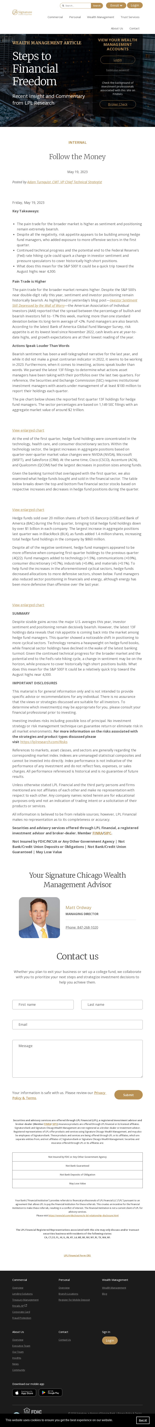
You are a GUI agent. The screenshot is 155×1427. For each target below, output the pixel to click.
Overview (17, 1287)
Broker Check (117, 104)
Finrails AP (18, 1305)
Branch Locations (68, 1293)
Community (18, 1370)
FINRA (47, 1124)
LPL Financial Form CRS (77, 1255)
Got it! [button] (143, 1420)
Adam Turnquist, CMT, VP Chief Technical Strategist (64, 182)
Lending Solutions (22, 1293)
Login (135, 5)
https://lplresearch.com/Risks (43, 742)
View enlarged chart (28, 430)
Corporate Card (21, 1311)
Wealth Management (114, 1287)
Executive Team (21, 1345)
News (15, 1364)
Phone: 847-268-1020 (82, 927)
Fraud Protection (21, 1318)
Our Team (18, 1351)
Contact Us (65, 1339)
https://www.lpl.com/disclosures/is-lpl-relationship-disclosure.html (83, 1215)
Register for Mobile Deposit (74, 1299)
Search (97, 5)
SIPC (54, 1124)
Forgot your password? (117, 69)
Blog (104, 1293)
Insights (16, 1357)
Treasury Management (25, 1299)
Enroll (114, 5)
